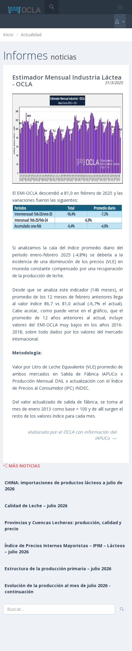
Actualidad (31, 34)
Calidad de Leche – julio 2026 (36, 506)
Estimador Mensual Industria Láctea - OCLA (67, 80)
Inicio (8, 34)
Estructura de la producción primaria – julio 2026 (58, 568)
